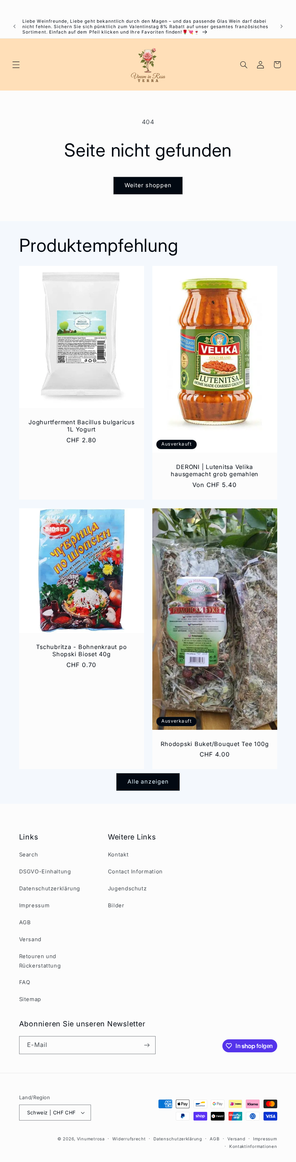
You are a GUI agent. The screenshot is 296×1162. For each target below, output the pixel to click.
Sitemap (30, 999)
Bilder (116, 905)
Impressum (34, 905)
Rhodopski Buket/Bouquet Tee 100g (215, 743)
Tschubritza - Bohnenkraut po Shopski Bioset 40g (81, 650)
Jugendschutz (127, 888)
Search (28, 854)
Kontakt (118, 854)
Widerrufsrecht (128, 1138)
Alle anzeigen (148, 781)
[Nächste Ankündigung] (282, 26)
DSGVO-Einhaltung (45, 871)
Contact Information (135, 871)
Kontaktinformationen (253, 1146)
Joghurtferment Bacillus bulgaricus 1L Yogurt (82, 425)
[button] (16, 64)
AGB (25, 922)
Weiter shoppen (148, 185)
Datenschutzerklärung (49, 888)
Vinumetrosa (91, 1138)
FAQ (24, 982)
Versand (30, 939)
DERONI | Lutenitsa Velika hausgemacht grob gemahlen (214, 470)
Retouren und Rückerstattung (40, 961)
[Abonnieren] (146, 1045)
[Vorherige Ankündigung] (14, 26)
